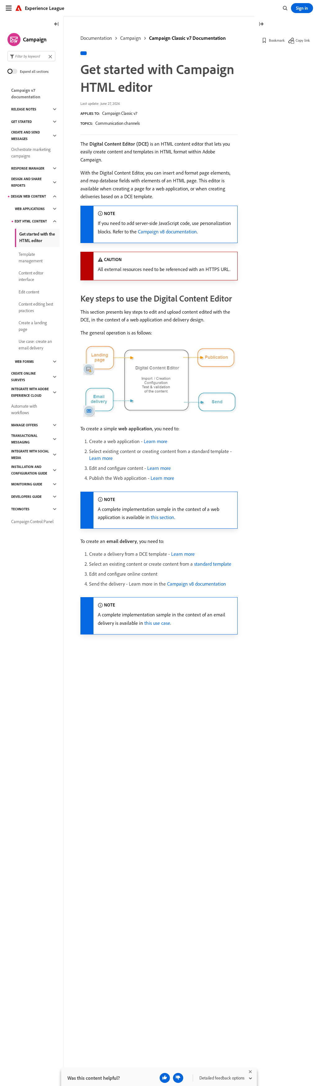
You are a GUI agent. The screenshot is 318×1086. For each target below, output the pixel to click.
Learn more (155, 441)
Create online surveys (23, 376)
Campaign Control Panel (32, 521)
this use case (157, 623)
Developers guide (26, 496)
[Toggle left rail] (56, 24)
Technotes (20, 509)
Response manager (27, 168)
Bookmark (277, 40)
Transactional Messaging (24, 438)
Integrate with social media (30, 454)
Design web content (28, 196)
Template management (31, 257)
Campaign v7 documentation (25, 93)
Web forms (24, 361)
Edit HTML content (31, 221)
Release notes (23, 109)
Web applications (30, 209)
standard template (212, 564)
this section (162, 517)
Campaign (130, 38)
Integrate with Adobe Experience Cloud (30, 392)
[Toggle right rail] (261, 24)
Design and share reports (26, 182)
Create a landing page (33, 326)
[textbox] (31, 56)
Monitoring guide (26, 484)
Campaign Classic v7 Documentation (187, 38)
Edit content (29, 292)
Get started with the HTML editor (37, 237)
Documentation (96, 38)
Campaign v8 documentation (167, 231)
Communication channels (117, 123)
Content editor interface (31, 276)
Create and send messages (25, 135)
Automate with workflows (24, 409)
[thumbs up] (165, 1078)
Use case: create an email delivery (35, 345)
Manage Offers (24, 425)
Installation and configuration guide (29, 470)
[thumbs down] (178, 1078)
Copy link (303, 40)
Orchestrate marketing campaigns (31, 153)
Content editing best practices (36, 307)
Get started (21, 121)
